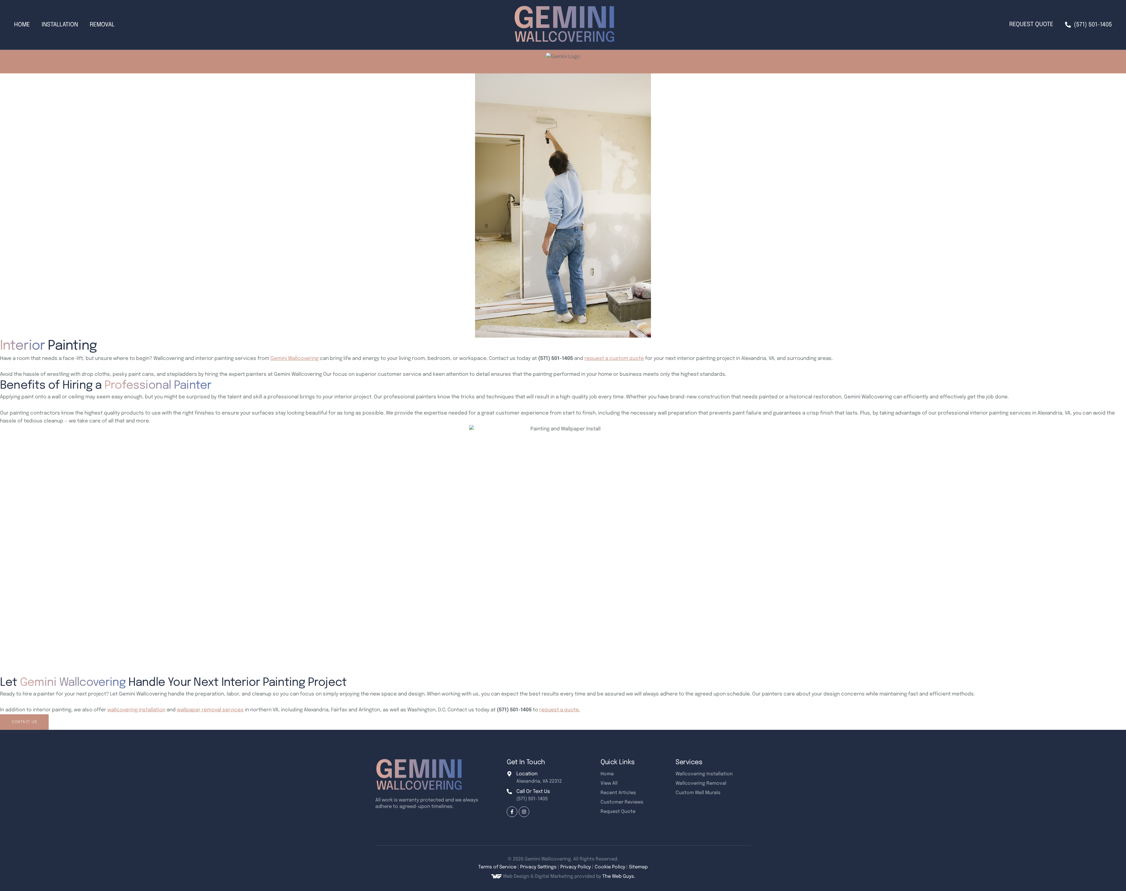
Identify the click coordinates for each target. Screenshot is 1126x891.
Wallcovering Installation (704, 774)
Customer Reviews (622, 802)
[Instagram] (524, 811)
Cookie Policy (610, 867)
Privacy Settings (538, 867)
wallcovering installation (136, 710)
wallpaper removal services (210, 710)
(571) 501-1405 (532, 798)
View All (609, 783)
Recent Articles (618, 792)
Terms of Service (497, 867)
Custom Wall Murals (698, 792)
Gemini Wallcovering (294, 358)
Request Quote (1031, 25)
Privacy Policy (575, 867)
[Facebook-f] (512, 811)
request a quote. (559, 710)
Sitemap (638, 867)
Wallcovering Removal (701, 783)
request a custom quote (614, 358)
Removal (102, 25)
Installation (60, 25)
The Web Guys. (618, 876)
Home (22, 25)
